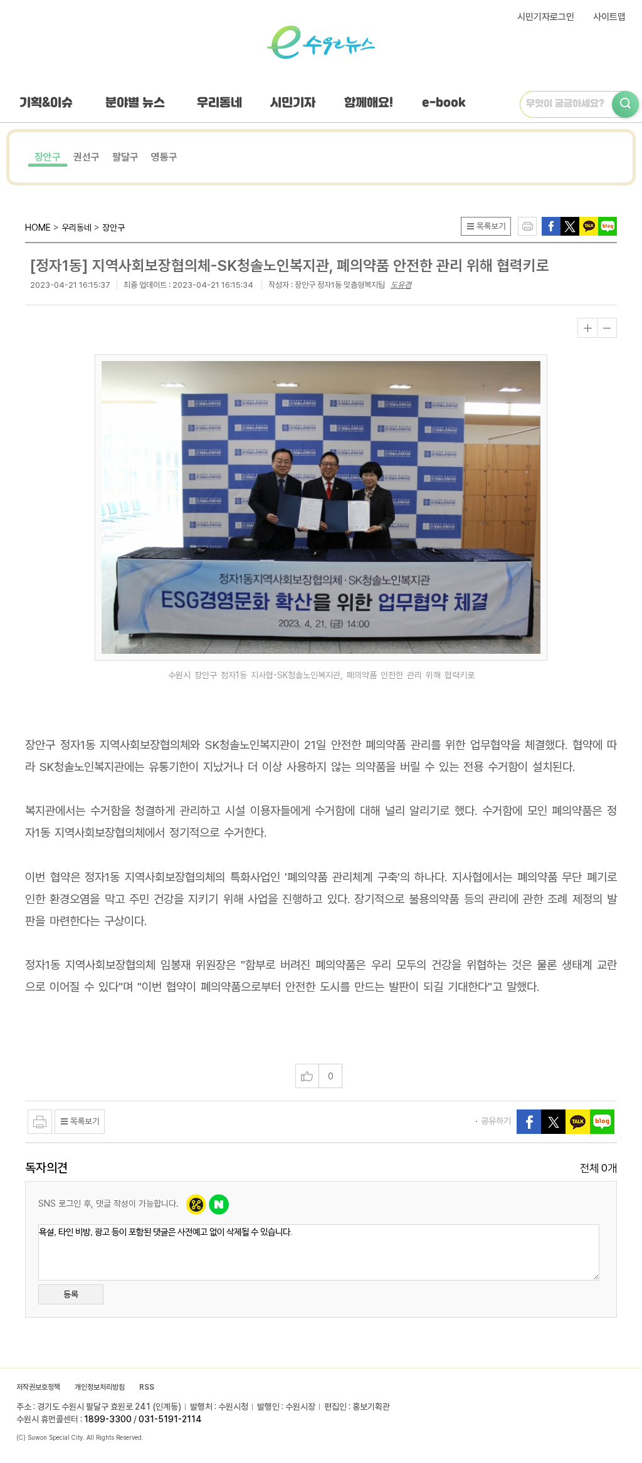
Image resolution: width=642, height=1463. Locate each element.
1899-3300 (108, 1419)
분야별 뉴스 (135, 103)
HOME (38, 228)
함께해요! (368, 103)
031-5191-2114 (170, 1419)
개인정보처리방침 (100, 1387)
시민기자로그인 (545, 17)
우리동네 (219, 103)
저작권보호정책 (38, 1387)
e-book (444, 103)
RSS (146, 1387)
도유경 (401, 285)
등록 (70, 1294)
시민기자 (292, 103)
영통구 (164, 157)
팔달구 (125, 157)
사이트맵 (609, 17)
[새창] (569, 225)
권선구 (86, 157)
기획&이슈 (46, 103)
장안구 (47, 157)
